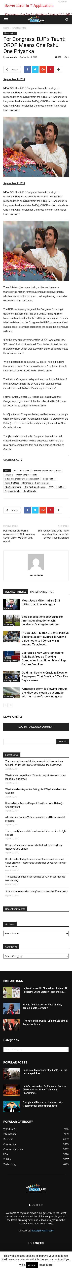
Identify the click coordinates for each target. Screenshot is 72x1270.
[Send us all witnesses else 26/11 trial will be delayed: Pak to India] (11, 1073)
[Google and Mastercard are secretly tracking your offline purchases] (11, 1106)
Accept (31, 1265)
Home (6, 27)
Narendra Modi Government (35, 483)
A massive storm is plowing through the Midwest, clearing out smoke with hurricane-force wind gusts (44, 692)
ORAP (51, 487)
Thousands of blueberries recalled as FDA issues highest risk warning (35, 878)
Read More (46, 1264)
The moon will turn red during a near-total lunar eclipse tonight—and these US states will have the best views (34, 763)
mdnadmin (11, 57)
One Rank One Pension (35, 487)
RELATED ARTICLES (15, 591)
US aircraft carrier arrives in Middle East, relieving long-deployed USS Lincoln (34, 847)
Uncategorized (19, 27)
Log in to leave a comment (36, 726)
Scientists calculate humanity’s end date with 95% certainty (36, 891)
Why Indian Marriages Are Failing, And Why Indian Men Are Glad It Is (35, 791)
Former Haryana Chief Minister (47, 470)
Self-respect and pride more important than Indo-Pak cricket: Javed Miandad (53, 534)
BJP (15, 470)
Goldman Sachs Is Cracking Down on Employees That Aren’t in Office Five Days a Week (45, 676)
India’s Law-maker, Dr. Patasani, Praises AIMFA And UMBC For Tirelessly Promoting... (44, 1089)
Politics (61, 487)
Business (8, 608)
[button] (67, 19)
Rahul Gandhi (30, 491)
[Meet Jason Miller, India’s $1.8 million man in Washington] (11, 604)
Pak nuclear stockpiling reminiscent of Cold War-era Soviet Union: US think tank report (19, 536)
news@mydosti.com (42, 1230)
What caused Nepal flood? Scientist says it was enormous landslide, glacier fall (35, 777)
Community (9, 625)
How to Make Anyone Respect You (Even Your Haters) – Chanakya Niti (34, 805)
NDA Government (13, 487)
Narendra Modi (12, 483)
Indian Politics (49, 478)
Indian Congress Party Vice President (22, 478)
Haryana (9, 474)
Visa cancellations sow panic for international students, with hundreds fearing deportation (42, 620)
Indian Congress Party (26, 474)
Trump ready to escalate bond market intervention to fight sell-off (35, 833)
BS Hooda (24, 470)
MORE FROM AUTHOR (42, 591)
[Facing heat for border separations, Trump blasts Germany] (11, 1009)
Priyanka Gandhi (12, 491)
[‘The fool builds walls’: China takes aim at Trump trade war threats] (11, 1025)
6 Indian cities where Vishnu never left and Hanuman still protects (35, 819)
